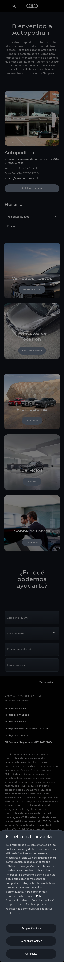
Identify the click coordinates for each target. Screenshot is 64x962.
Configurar (31, 953)
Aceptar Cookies (31, 928)
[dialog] (32, 896)
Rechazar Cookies (31, 941)
